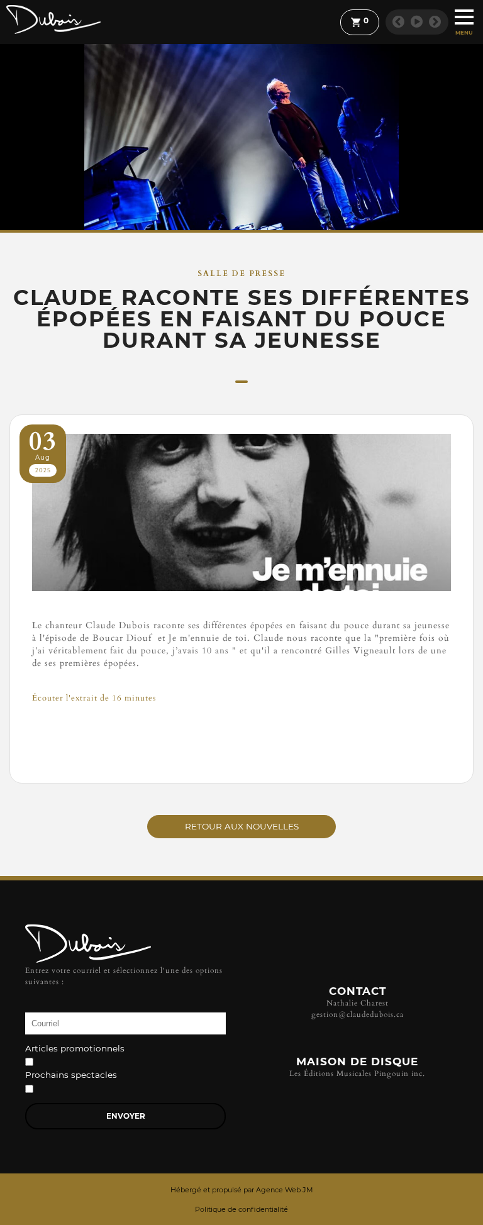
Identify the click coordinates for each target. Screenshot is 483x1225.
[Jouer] (417, 21)
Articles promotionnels (75, 1049)
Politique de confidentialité (241, 1209)
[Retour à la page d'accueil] (53, 20)
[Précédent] (398, 21)
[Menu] (464, 16)
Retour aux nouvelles (242, 826)
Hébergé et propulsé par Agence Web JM (241, 1189)
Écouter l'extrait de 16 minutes (94, 698)
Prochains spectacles (71, 1075)
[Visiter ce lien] (241, 754)
